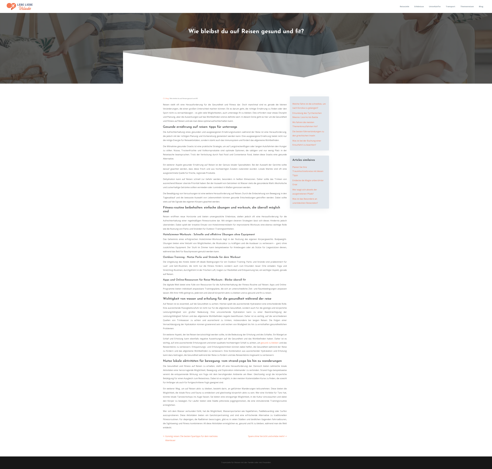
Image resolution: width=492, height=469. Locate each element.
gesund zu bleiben (270, 342)
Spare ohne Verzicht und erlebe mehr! (266, 436)
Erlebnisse (419, 6)
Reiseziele (404, 6)
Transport (450, 6)
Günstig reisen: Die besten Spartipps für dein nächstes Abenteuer (191, 438)
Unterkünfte (435, 6)
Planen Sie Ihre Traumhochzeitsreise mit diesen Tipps (307, 171)
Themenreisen (467, 6)
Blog (481, 6)
